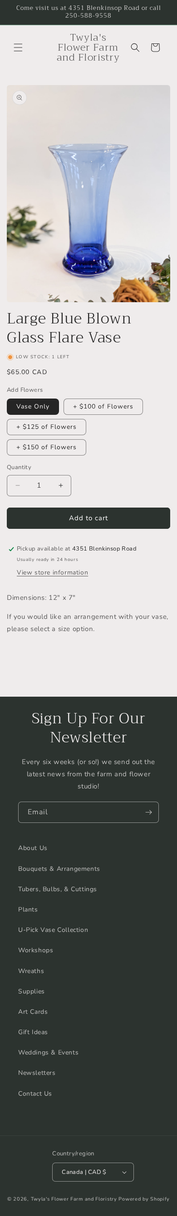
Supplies (31, 991)
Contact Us (35, 1093)
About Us (33, 848)
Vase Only (32, 406)
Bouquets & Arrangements (59, 868)
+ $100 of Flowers (103, 406)
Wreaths (31, 971)
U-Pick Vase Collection (53, 930)
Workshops (35, 950)
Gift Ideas (33, 1032)
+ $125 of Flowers (46, 427)
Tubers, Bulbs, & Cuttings (57, 889)
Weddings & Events (48, 1052)
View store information (52, 572)
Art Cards (33, 1011)
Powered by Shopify (144, 1199)
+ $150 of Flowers (46, 447)
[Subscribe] (148, 812)
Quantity (19, 467)
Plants (28, 909)
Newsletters (37, 1073)
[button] (18, 47)
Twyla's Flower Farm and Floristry (75, 1199)
